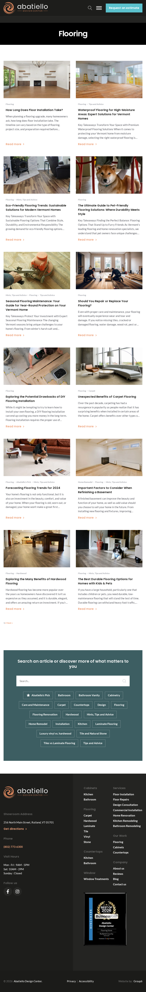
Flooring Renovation (45, 714)
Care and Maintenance (35, 704)
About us (118, 868)
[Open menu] (99, 8)
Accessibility (86, 981)
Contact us (119, 884)
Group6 (138, 981)
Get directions (14, 829)
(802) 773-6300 (13, 846)
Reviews (118, 873)
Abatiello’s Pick (23, 482)
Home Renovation (124, 815)
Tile (86, 831)
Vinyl (87, 836)
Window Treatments (96, 878)
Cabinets (118, 847)
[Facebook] (8, 891)
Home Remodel (85, 482)
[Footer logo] (26, 792)
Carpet (92, 390)
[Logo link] (27, 8)
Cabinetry (114, 695)
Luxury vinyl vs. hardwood (55, 733)
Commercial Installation (127, 810)
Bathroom (64, 695)
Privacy (71, 981)
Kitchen (82, 723)
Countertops (81, 704)
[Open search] (90, 8)
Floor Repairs (121, 799)
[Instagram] (17, 891)
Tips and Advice (96, 104)
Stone (87, 842)
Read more (13, 144)
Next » (10, 623)
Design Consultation (125, 804)
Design (102, 704)
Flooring (10, 104)
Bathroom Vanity (89, 695)
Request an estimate (124, 8)
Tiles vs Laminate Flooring (59, 743)
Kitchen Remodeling (125, 820)
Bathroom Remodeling (127, 825)
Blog (116, 878)
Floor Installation (123, 794)
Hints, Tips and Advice (26, 199)
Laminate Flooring (106, 723)
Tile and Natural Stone (93, 733)
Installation (63, 723)
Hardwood (21, 573)
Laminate (89, 825)
